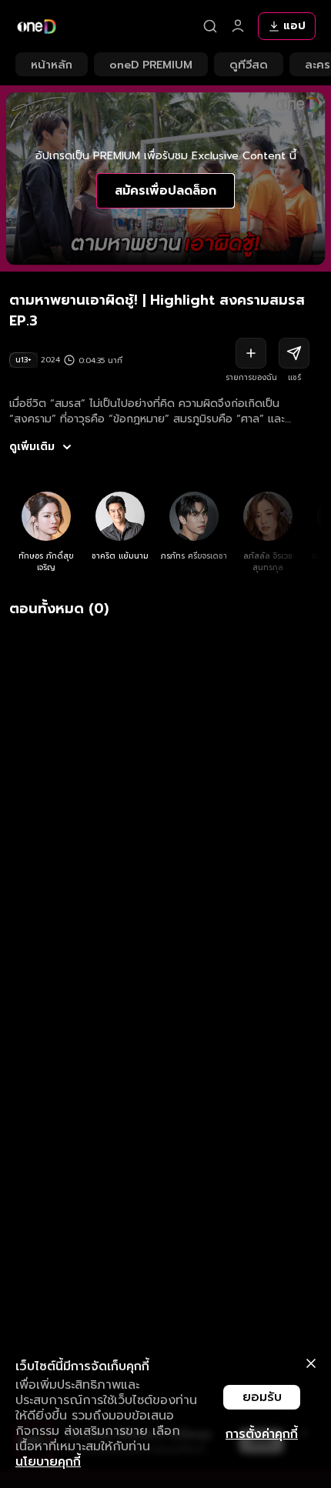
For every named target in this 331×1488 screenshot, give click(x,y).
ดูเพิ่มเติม (32, 447)
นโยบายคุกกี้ (48, 1462)
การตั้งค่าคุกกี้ (262, 1434)
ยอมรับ (262, 1397)
